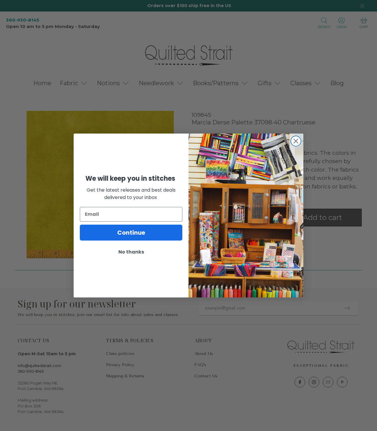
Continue (131, 232)
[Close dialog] (296, 141)
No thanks (131, 252)
